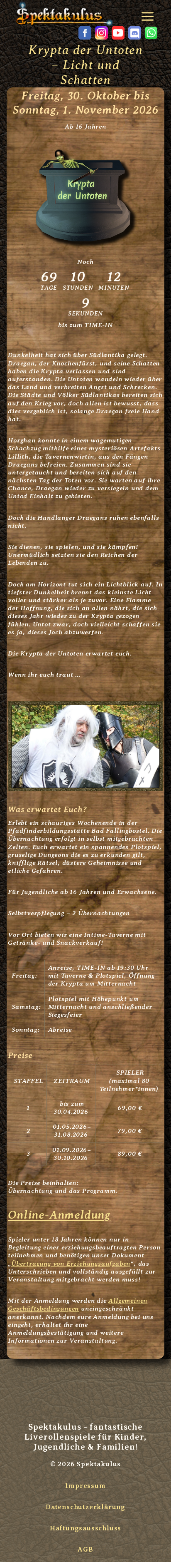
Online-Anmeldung (59, 1214)
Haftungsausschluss (85, 1528)
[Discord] (134, 33)
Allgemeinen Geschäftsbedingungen (77, 1304)
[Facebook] (84, 33)
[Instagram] (101, 33)
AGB (85, 1549)
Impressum (85, 1486)
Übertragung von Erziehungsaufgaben (70, 1263)
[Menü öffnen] (149, 13)
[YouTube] (118, 33)
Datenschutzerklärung (85, 1507)
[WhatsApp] (151, 33)
